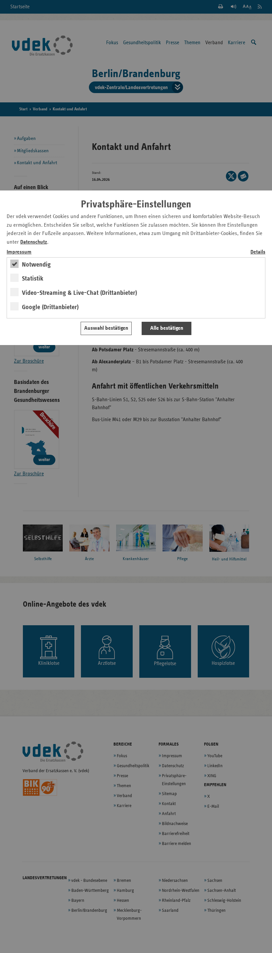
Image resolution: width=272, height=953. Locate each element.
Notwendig (36, 264)
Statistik (32, 278)
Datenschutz (33, 242)
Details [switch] (257, 252)
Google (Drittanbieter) (50, 307)
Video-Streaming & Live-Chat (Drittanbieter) (79, 293)
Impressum (19, 252)
